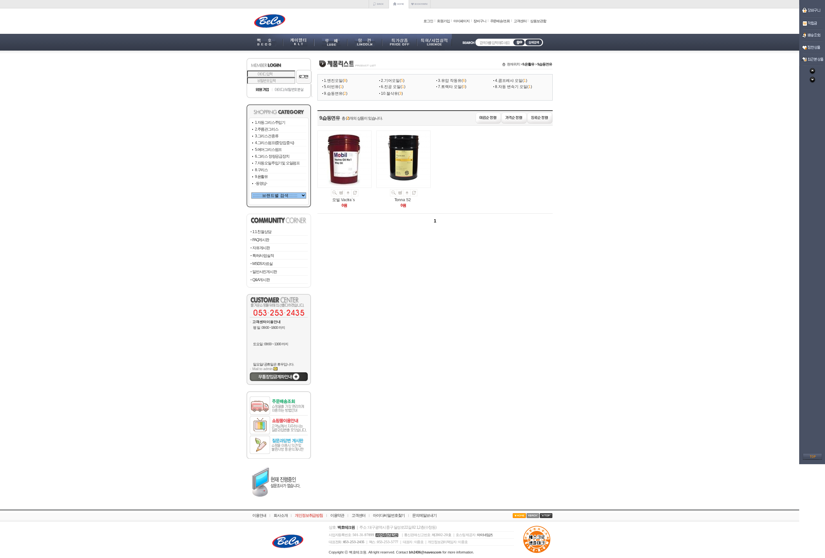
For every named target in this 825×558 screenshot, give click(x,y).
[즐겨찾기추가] (420, 7)
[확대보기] (334, 195)
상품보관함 (538, 21)
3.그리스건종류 (266, 136)
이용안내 (259, 515)
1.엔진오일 (333, 80)
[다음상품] (812, 82)
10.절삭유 (389, 93)
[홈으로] (399, 7)
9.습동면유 (333, 93)
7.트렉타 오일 (449, 86)
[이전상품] (812, 73)
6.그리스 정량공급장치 (272, 156)
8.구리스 (261, 170)
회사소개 (280, 515)
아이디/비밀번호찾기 (389, 515)
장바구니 (479, 21)
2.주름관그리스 (266, 129)
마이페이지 (461, 21)
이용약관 (337, 515)
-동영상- (261, 183)
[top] (812, 458)
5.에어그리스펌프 (268, 149)
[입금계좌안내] (279, 379)
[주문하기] (348, 195)
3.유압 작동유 (449, 80)
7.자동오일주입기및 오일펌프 (277, 163)
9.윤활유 (261, 176)
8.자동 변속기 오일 (511, 86)
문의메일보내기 (424, 515)
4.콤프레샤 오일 (508, 80)
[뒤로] (379, 7)
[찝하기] (355, 195)
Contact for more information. (435, 552)
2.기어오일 (390, 80)
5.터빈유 (331, 86)
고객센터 (520, 21)
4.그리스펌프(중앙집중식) (274, 143)
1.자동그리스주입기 (270, 122)
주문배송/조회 (500, 21)
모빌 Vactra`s (343, 200)
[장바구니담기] (341, 195)
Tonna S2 (402, 200)
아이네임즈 (485, 535)
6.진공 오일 (391, 86)
